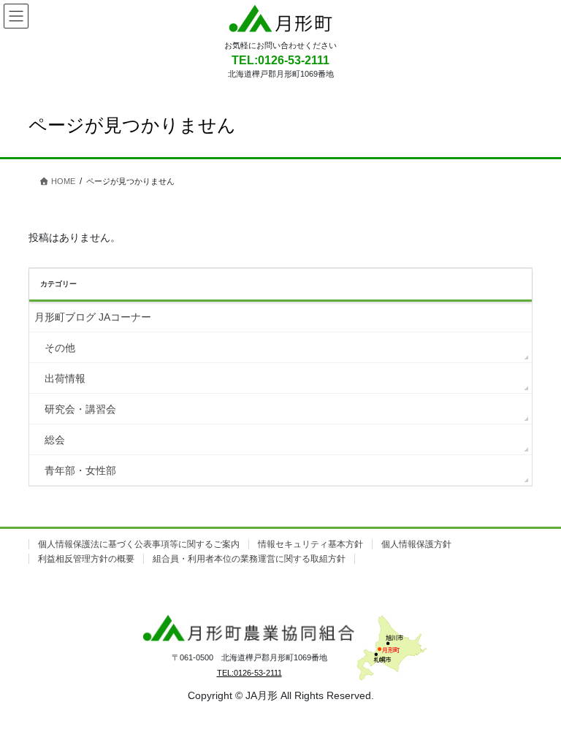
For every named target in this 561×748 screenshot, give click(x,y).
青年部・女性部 (80, 470)
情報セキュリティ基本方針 (310, 544)
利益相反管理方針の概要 (86, 559)
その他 (60, 348)
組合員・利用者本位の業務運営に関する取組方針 (249, 559)
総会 (55, 440)
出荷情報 (65, 378)
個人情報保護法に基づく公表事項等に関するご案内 (139, 544)
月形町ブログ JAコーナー (92, 317)
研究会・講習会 (80, 409)
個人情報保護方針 (416, 544)
